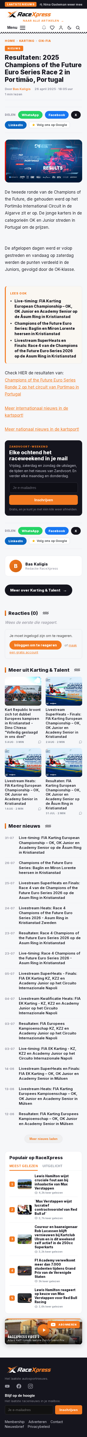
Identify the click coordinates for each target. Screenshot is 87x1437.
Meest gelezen (23, 1166)
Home (10, 41)
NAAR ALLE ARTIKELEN (43, 20)
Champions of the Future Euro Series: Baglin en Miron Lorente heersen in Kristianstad (44, 328)
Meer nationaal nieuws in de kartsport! (42, 429)
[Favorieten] (52, 28)
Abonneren (67, 1324)
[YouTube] (7, 1386)
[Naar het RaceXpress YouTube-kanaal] (43, 1332)
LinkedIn (15, 125)
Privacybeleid (39, 1426)
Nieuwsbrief (14, 1426)
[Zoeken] (77, 28)
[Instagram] (30, 1386)
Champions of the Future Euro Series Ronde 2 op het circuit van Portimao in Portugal (42, 387)
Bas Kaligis (22, 89)
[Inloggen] (61, 28)
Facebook (57, 115)
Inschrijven (43, 500)
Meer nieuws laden (43, 1139)
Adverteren (38, 1422)
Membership (15, 1422)
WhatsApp (30, 115)
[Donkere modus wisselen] (69, 28)
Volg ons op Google (52, 125)
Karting (27, 41)
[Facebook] (18, 1386)
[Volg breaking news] (44, 28)
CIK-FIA (44, 41)
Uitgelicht (52, 1166)
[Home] (28, 14)
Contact (57, 1422)
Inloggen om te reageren (35, 645)
